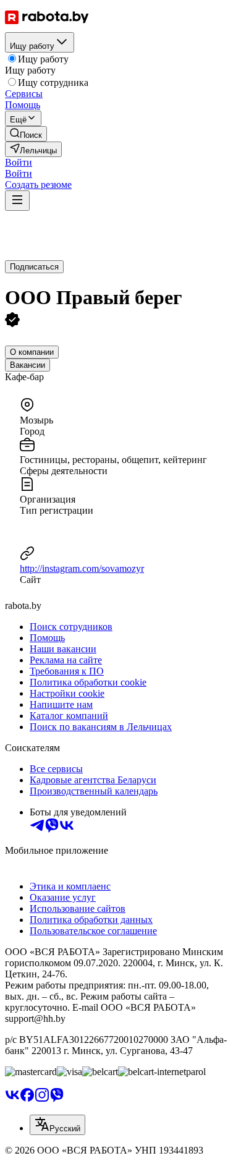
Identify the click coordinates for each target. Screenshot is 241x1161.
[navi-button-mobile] (17, 200)
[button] (18, 162)
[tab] (32, 352)
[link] (26, 134)
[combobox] (57, 1125)
